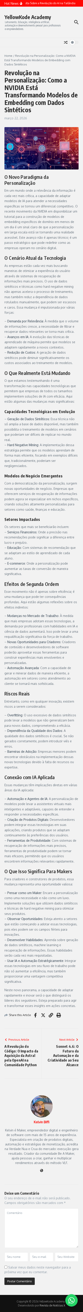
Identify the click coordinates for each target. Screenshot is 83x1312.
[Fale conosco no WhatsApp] (71, 1300)
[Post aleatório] (66, 42)
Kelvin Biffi (41, 1122)
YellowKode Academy (27, 17)
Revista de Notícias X (52, 1305)
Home (8, 55)
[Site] (41, 1171)
